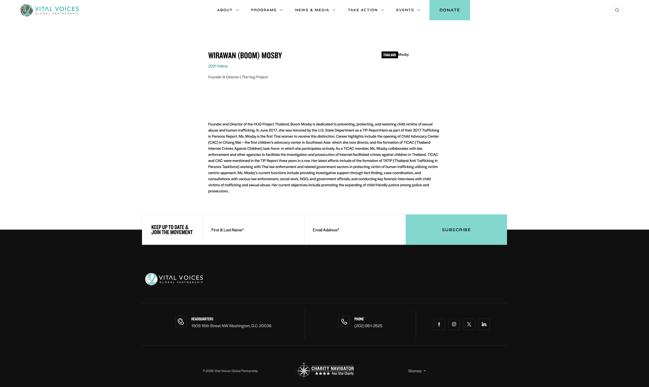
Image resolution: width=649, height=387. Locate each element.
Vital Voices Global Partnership (236, 370)
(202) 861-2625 (368, 325)
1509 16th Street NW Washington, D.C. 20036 (231, 325)
